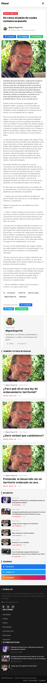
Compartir (11, 36)
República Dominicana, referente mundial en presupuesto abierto (27, 648)
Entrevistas (7, 635)
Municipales (7, 627)
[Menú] (43, 3)
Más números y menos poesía (23, 533)
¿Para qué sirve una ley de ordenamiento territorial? (20, 390)
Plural (5, 3)
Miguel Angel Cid (10, 13)
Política (5, 619)
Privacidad (33, 680)
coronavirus (11, 293)
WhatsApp (38, 36)
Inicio (25, 680)
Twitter (9, 309)
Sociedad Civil (8, 631)
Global (5, 623)
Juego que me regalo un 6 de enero (25, 523)
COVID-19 (21, 293)
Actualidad (16, 505)
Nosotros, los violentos (20, 542)
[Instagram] (13, 607)
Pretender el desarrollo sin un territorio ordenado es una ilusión (22, 482)
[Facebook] (3, 607)
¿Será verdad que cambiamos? (23, 435)
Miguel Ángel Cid (15, 27)
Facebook (27, 305)
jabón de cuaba (33, 293)
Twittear (24, 36)
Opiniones (22, 297)
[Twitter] (8, 607)
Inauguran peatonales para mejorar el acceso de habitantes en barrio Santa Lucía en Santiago (28, 514)
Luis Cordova (17, 526)
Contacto (42, 680)
